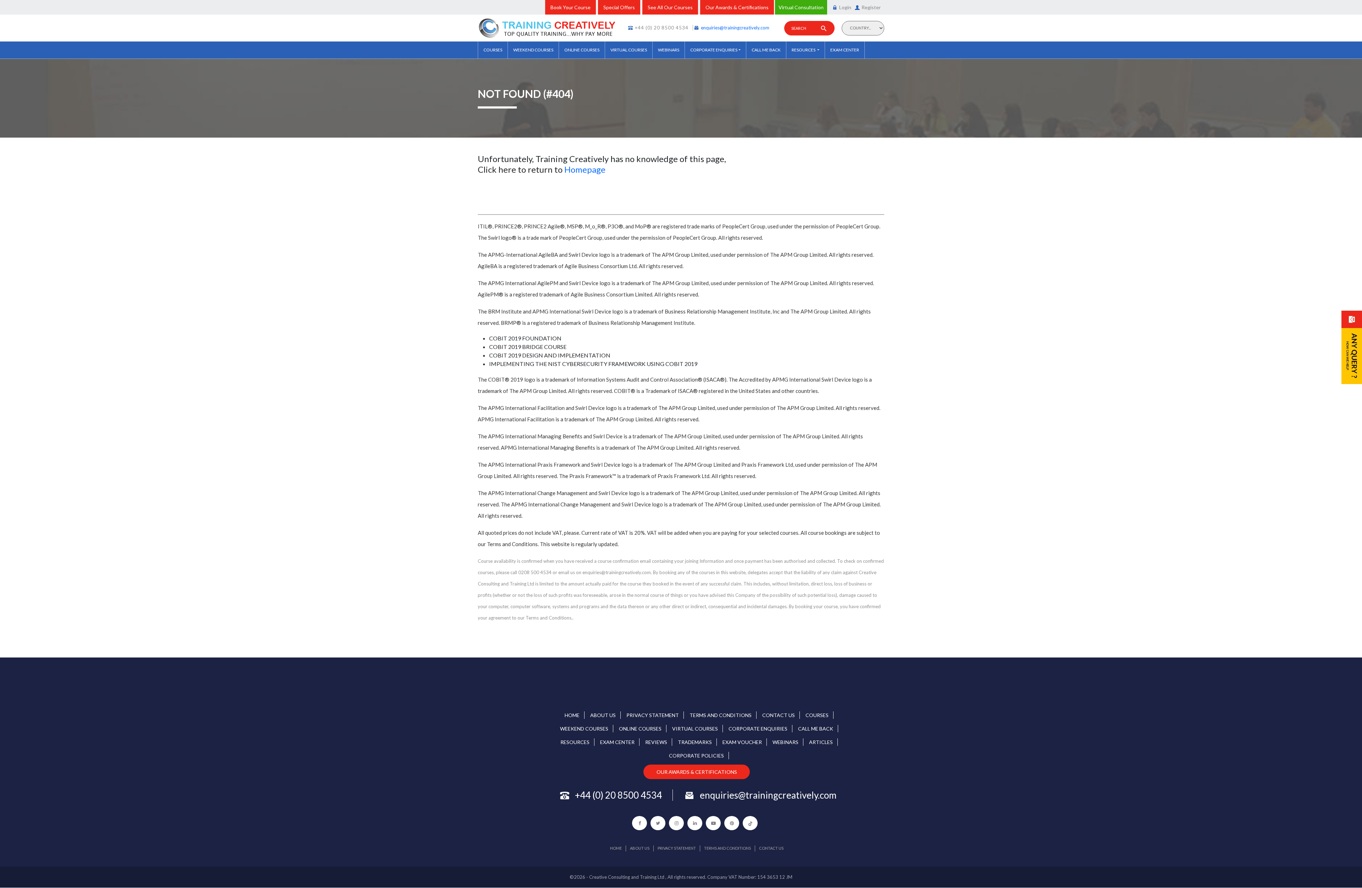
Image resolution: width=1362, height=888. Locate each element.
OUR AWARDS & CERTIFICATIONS (697, 772)
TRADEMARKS (695, 742)
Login (845, 7)
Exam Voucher (742, 742)
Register (871, 7)
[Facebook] (639, 823)
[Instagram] (676, 823)
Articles (821, 742)
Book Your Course (570, 7)
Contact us (778, 715)
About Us (603, 715)
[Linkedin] (694, 823)
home (572, 715)
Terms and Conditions (721, 715)
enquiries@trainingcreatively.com (735, 27)
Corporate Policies (696, 756)
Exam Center (844, 49)
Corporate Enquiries (713, 49)
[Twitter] (657, 823)
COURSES (492, 49)
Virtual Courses (628, 49)
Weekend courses (533, 49)
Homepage (584, 169)
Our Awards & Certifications (737, 7)
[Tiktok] (750, 823)
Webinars (668, 49)
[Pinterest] (731, 823)
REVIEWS (656, 742)
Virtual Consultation (801, 7)
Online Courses (581, 49)
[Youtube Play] (713, 823)
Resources (804, 49)
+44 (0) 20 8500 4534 (661, 27)
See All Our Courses (670, 7)
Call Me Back (766, 49)
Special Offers (619, 7)
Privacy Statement (652, 715)
